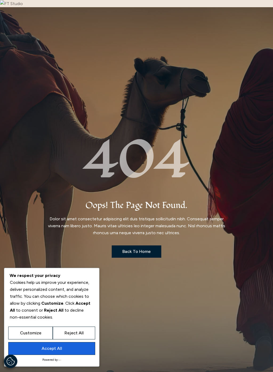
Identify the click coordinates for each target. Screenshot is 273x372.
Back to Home (136, 251)
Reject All (74, 332)
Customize (30, 332)
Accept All (52, 348)
